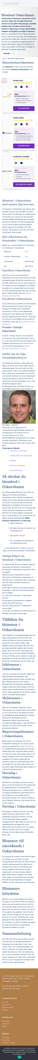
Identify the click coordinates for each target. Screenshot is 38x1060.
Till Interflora (23, 108)
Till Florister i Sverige (23, 184)
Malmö (4, 1026)
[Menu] (35, 3)
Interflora (18, 81)
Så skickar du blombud (18, 451)
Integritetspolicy (8, 1007)
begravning (29, 746)
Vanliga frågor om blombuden (21, 456)
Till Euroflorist (24, 145)
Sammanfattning (16, 470)
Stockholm (6, 1021)
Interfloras (30, 548)
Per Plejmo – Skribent (10, 425)
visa (12, 53)
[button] (16, 567)
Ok (19, 1057)
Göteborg (5, 1024)
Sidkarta (5, 1010)
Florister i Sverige (21, 157)
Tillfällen (13, 461)
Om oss (5, 1002)
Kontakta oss (7, 1005)
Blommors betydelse (17, 465)
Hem (4, 58)
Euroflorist (18, 118)
